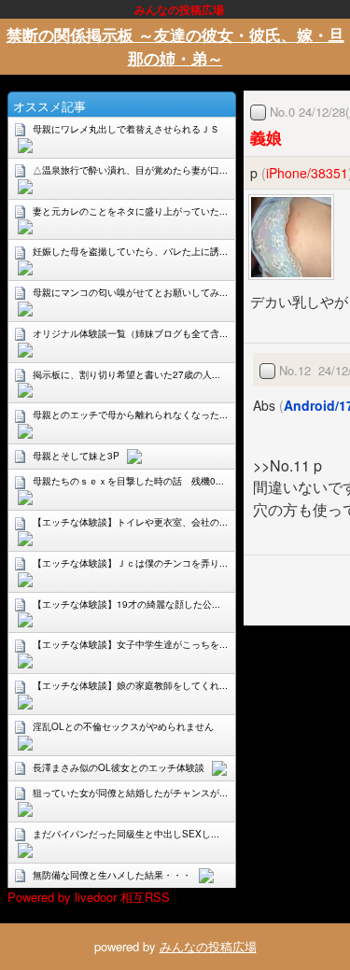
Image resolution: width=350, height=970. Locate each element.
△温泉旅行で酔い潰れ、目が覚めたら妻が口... (130, 169)
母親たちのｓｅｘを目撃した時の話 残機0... (128, 480)
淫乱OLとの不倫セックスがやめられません (123, 726)
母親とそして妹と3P (76, 455)
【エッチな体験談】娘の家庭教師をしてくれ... (130, 685)
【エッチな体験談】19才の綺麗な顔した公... (126, 604)
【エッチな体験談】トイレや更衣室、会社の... (130, 521)
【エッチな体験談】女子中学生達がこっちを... (130, 644)
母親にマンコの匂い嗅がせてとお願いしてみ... (130, 292)
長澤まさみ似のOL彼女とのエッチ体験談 (118, 767)
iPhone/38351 (307, 172)
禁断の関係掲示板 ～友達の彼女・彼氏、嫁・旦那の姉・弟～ (175, 46)
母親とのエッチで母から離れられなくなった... (130, 414)
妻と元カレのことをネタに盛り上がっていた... (130, 211)
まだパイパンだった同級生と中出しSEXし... (126, 833)
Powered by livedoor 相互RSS (88, 897)
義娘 (266, 137)
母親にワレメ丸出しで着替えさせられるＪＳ (126, 128)
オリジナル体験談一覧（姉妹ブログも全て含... (130, 333)
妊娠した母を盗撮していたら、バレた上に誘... (130, 251)
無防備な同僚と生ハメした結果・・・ (112, 874)
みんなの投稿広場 (208, 946)
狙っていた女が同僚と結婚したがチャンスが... (130, 792)
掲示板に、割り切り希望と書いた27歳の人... (126, 374)
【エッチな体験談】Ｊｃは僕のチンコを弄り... (130, 562)
